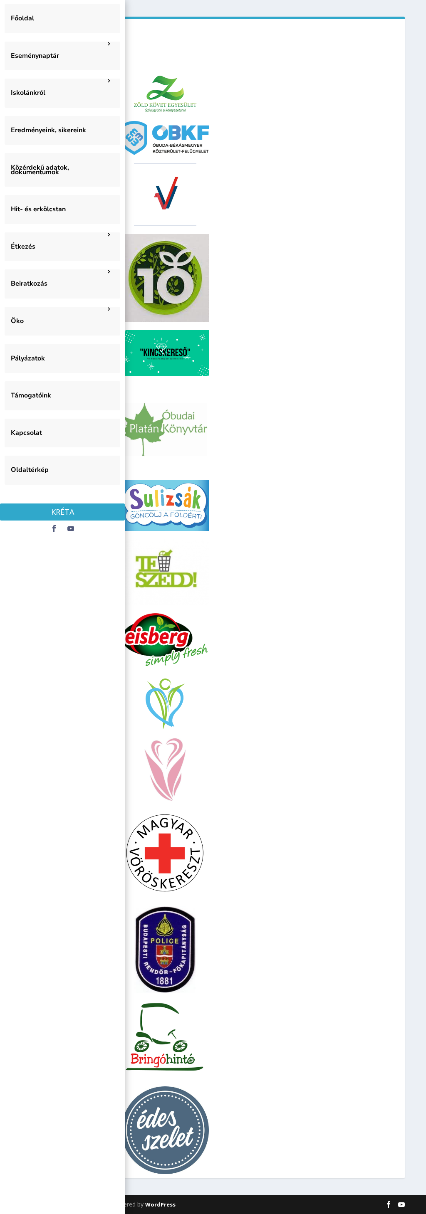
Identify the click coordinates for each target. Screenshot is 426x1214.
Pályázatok (28, 358)
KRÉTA (62, 512)
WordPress (160, 1204)
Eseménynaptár (35, 55)
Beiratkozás (29, 283)
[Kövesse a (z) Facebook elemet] (54, 528)
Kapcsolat (26, 432)
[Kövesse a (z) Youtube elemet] (70, 528)
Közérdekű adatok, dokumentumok (40, 170)
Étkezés (23, 246)
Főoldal (22, 18)
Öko (17, 321)
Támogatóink (31, 395)
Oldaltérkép (30, 469)
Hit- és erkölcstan (38, 209)
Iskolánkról (28, 92)
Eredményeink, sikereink (48, 130)
